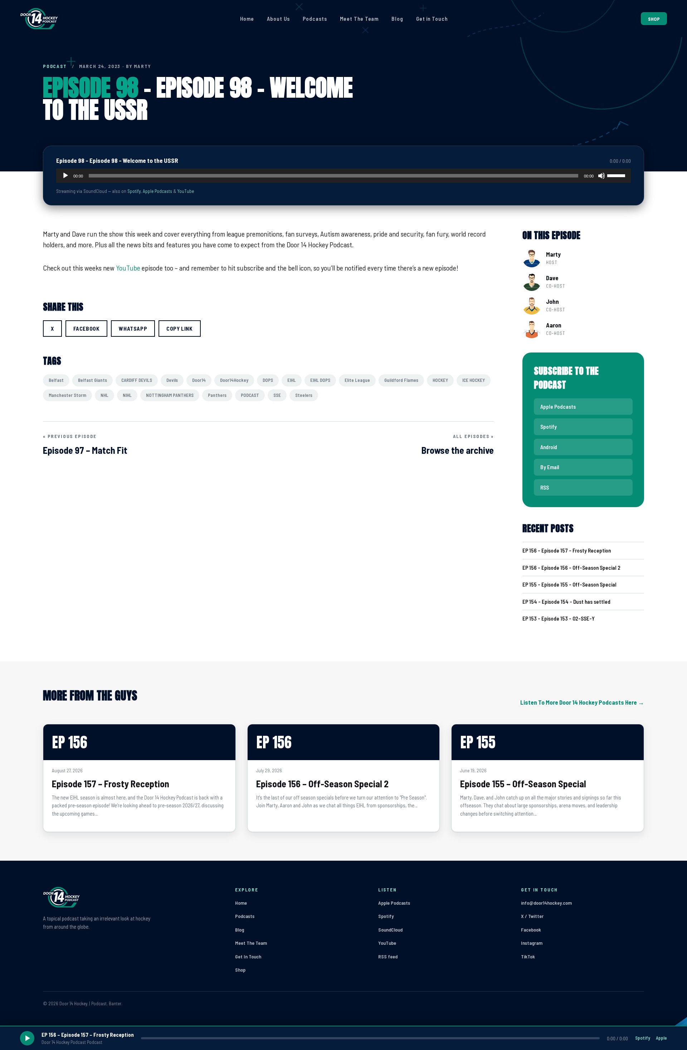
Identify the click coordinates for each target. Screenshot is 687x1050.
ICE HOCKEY (473, 380)
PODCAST (55, 66)
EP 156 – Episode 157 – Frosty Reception (566, 550)
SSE (277, 395)
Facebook (531, 930)
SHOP (654, 19)
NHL (104, 395)
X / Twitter (532, 916)
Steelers (303, 395)
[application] (343, 176)
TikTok (528, 956)
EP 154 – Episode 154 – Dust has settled (566, 601)
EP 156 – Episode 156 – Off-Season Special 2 (571, 567)
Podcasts (315, 18)
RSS (544, 487)
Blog (397, 18)
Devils (172, 380)
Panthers (217, 395)
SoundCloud (390, 930)
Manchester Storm (67, 395)
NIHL (127, 395)
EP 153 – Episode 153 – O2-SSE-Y (558, 618)
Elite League (357, 380)
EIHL (291, 380)
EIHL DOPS (320, 380)
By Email (549, 467)
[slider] (617, 175)
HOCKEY (440, 380)
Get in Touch (432, 18)
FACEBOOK (86, 328)
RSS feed (388, 956)
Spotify (134, 191)
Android (548, 447)
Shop (240, 970)
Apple (661, 1038)
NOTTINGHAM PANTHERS (170, 395)
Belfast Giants (92, 380)
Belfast (56, 380)
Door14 (199, 380)
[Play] (65, 175)
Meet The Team (359, 18)
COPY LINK (179, 328)
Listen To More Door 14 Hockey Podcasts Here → (582, 702)
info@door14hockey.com (546, 903)
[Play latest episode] (27, 1038)
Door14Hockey (234, 380)
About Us (278, 18)
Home (247, 18)
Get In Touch (248, 956)
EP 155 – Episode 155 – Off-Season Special (569, 584)
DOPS (268, 380)
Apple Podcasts (157, 191)
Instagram (531, 943)
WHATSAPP (133, 328)
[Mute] (601, 175)
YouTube (185, 191)
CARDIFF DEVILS (136, 380)
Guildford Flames (401, 380)
